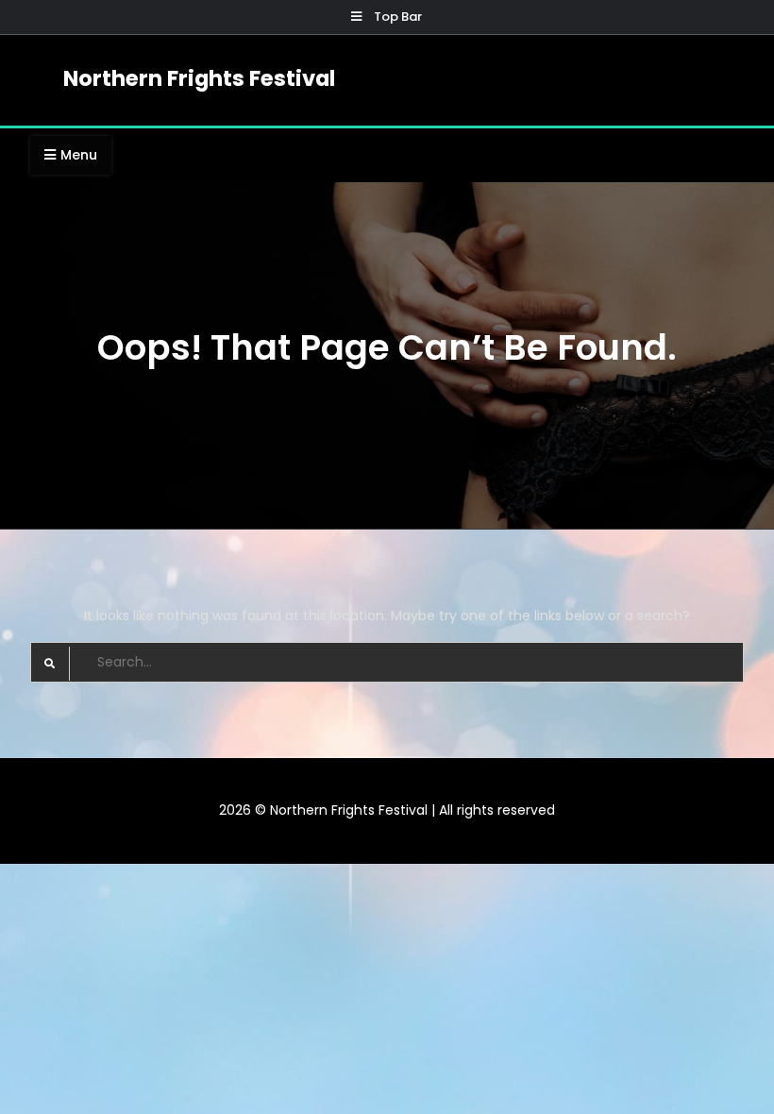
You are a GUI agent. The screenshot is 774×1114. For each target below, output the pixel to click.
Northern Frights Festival (199, 78)
